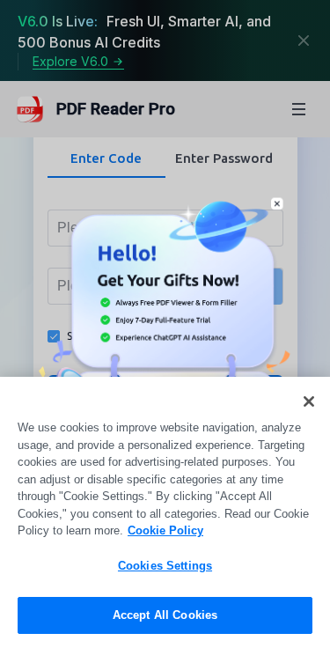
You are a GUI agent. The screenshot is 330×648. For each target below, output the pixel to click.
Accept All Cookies (165, 615)
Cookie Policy (165, 530)
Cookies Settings (165, 565)
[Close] (309, 401)
